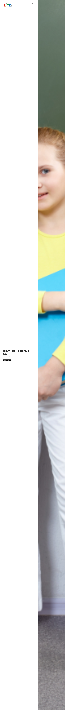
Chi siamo (19, 3)
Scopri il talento (34, 3)
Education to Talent (26, 3)
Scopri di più (6, 360)
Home (15, 3)
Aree (39, 3)
